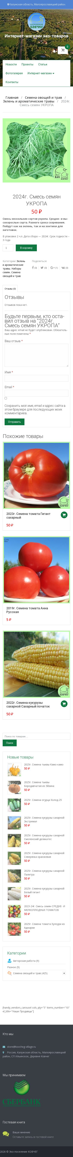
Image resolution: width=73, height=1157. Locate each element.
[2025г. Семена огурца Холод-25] (14, 805)
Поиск (9, 743)
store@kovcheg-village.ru (21, 1046)
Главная (11, 97)
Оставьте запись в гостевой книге (33, 1137)
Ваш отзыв (14, 341)
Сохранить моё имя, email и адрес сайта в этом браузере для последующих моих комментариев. (35, 409)
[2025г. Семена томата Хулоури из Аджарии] (14, 929)
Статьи (42, 64)
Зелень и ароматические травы (28, 101)
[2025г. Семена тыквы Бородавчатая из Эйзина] (14, 787)
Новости (11, 64)
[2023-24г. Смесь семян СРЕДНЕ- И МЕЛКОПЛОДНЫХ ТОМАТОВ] (14, 911)
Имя (9, 372)
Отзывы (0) (10, 288)
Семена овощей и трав (43, 97)
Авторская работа (24, 960)
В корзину (26, 247)
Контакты (11, 82)
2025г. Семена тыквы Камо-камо (43, 764)
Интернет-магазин (39, 73)
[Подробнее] (36, 475)
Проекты (27, 64)
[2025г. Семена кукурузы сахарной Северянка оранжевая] (14, 858)
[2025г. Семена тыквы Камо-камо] (14, 769)
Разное (11, 967)
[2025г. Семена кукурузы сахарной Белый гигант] (14, 893)
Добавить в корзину (64, 515)
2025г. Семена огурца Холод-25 (43, 800)
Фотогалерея (14, 73)
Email (9, 387)
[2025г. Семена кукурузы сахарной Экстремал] (14, 822)
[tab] (10, 288)
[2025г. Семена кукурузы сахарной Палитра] (14, 875)
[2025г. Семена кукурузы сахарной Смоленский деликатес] (14, 840)
